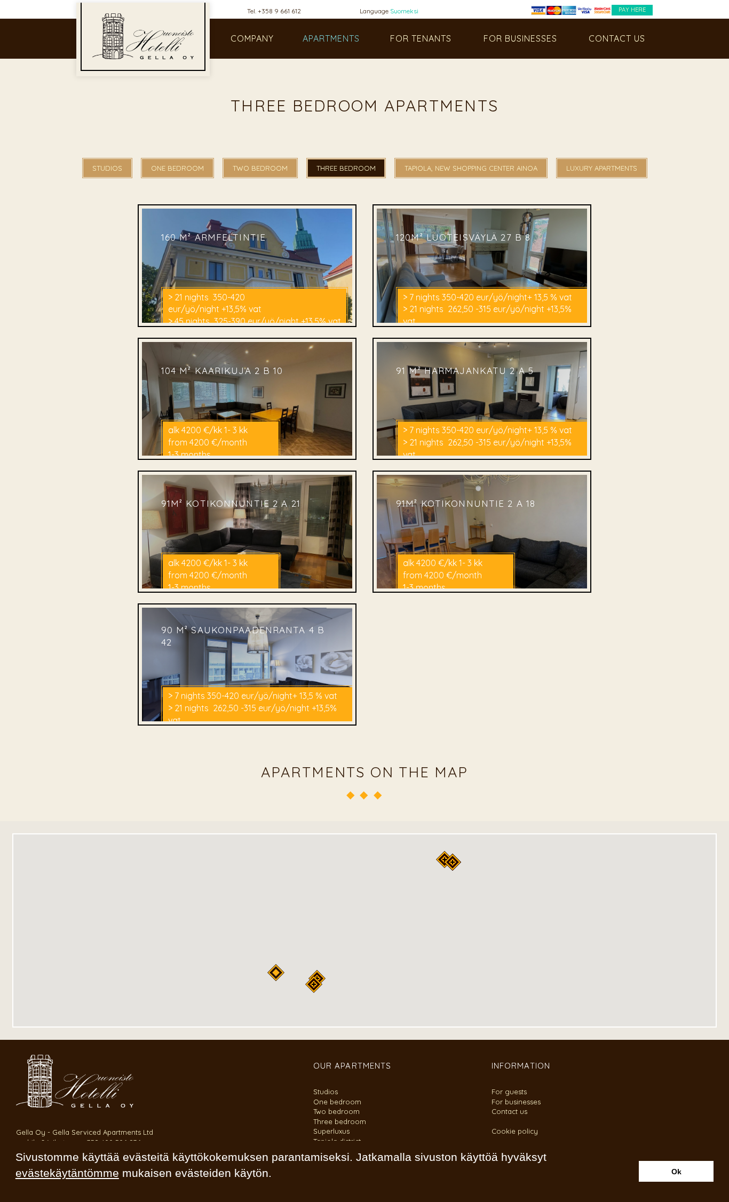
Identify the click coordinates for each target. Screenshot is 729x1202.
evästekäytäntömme (67, 1173)
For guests (509, 1091)
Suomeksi (404, 11)
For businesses (516, 1101)
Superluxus (331, 1131)
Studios (325, 1091)
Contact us (509, 1111)
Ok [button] (676, 1171)
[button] (17, 1188)
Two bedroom (336, 1111)
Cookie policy (515, 1131)
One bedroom (337, 1101)
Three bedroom (339, 1121)
